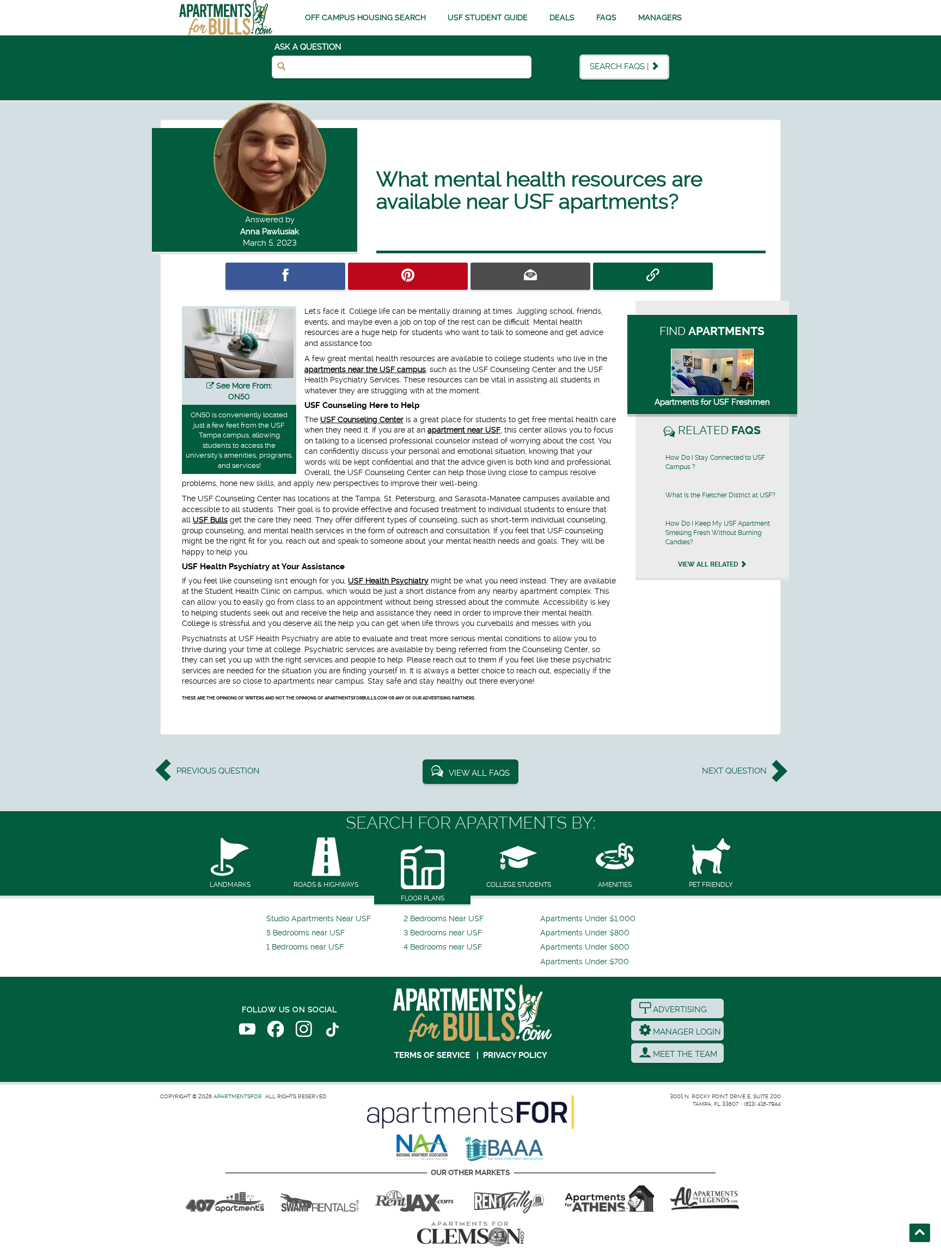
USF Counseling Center (362, 419)
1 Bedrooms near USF (305, 947)
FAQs (606, 17)
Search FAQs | (620, 66)
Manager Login (686, 1032)
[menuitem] (333, 919)
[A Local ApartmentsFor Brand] (470, 1112)
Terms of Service (432, 1055)
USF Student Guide (488, 17)
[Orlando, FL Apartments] (225, 1198)
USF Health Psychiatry (388, 580)
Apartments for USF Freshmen (712, 402)
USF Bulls (210, 519)
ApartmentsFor (237, 1096)
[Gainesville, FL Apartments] (319, 1198)
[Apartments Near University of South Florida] (225, 17)
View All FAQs (479, 773)
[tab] (230, 864)
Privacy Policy (515, 1055)
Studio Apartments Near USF (318, 918)
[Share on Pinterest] (408, 276)
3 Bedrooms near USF (443, 933)
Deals (562, 17)
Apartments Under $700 (584, 961)
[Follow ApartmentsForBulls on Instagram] (304, 1031)
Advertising (679, 1009)
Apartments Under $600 (585, 947)
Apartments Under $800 (585, 933)
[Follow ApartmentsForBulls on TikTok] (332, 1031)
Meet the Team (684, 1054)
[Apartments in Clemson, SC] (470, 1234)
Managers (660, 17)
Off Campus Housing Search (365, 17)
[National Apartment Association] (422, 1147)
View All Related (709, 564)
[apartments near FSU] (509, 1198)
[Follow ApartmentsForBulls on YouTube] (247, 1031)
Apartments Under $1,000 (588, 918)
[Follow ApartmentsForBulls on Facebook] (275, 1031)
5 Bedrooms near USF (305, 933)
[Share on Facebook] (285, 276)
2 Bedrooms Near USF (444, 918)
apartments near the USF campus (365, 369)
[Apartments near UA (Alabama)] (704, 1198)
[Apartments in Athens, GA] (609, 1198)
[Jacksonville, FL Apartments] (414, 1198)
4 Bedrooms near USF (443, 947)
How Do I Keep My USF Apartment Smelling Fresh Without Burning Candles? (717, 533)
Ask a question (307, 47)
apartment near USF (463, 429)
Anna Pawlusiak (269, 231)
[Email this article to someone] (530, 276)
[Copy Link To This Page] (653, 276)
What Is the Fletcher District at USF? (720, 495)
